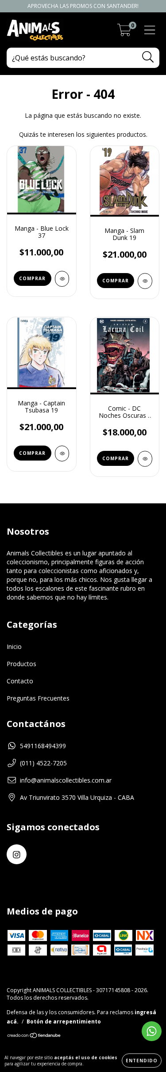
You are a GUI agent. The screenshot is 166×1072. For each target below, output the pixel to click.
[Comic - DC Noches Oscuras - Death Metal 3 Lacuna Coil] (145, 459)
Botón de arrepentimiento (64, 1021)
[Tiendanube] (34, 1036)
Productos (21, 664)
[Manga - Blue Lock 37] (62, 279)
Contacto (20, 681)
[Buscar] (148, 57)
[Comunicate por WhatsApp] (152, 1031)
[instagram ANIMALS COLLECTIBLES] (17, 854)
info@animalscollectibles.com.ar (66, 780)
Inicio (14, 646)
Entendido (142, 1060)
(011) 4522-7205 (43, 763)
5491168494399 (43, 746)
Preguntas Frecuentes (38, 698)
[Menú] (150, 30)
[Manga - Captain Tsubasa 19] (62, 453)
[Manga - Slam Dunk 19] (145, 281)
